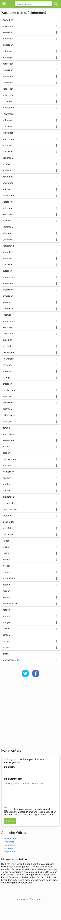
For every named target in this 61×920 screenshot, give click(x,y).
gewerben (8, 264)
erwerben (7, 365)
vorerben (7, 201)
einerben (7, 396)
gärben (6, 547)
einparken (9, 841)
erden (6, 653)
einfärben (7, 258)
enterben (7, 383)
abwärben (8, 164)
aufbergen (8, 120)
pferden (7, 515)
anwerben (8, 283)
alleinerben (8, 496)
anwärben (8, 26)
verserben (8, 32)
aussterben (8, 346)
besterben (8, 20)
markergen (8, 107)
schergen (7, 377)
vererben (7, 302)
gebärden (8, 157)
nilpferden (8, 289)
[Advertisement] (30, 715)
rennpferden (9, 503)
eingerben (8, 70)
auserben (7, 339)
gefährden (8, 239)
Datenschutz (36, 899)
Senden (10, 821)
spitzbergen (9, 434)
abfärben (7, 170)
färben (6, 540)
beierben (7, 409)
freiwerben (8, 358)
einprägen (9, 851)
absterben (8, 176)
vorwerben (8, 114)
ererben (7, 465)
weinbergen (9, 390)
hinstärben (8, 534)
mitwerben (8, 95)
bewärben (8, 151)
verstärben (8, 440)
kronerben (8, 101)
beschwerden (10, 509)
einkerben (8, 76)
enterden (7, 371)
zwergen (7, 421)
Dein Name (9, 766)
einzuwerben (9, 459)
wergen (6, 565)
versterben (8, 245)
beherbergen (9, 415)
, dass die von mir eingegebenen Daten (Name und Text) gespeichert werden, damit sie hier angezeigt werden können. (30, 812)
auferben (7, 270)
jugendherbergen (11, 660)
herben (6, 609)
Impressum (22, 899)
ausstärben (8, 528)
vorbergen (8, 57)
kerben (6, 616)
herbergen (8, 63)
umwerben (8, 183)
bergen (6, 591)
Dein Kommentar (13, 778)
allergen (7, 233)
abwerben (8, 296)
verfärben (8, 226)
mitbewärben (9, 578)
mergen (6, 622)
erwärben (7, 145)
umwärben (8, 132)
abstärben (8, 252)
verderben (8, 38)
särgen (6, 427)
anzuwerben (9, 277)
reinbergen (8, 352)
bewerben (8, 402)
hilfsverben (8, 471)
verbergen (8, 88)
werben (6, 641)
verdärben (8, 214)
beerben (7, 478)
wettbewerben (10, 603)
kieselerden (8, 521)
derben (6, 553)
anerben (7, 484)
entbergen (8, 51)
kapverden (8, 139)
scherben (7, 220)
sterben (6, 490)
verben (6, 597)
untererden (8, 308)
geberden (8, 333)
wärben (6, 446)
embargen (9, 845)
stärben (6, 189)
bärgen (6, 452)
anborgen (9, 848)
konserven (8, 126)
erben (6, 647)
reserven (7, 314)
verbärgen (8, 327)
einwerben (8, 82)
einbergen (8, 44)
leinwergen (8, 195)
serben (6, 584)
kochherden (9, 321)
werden (6, 559)
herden (6, 572)
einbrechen (10, 838)
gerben (6, 628)
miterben (7, 208)
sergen (6, 634)
